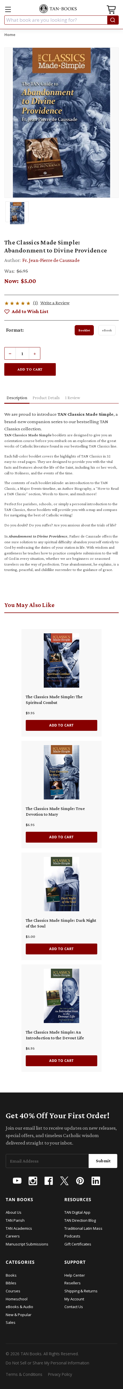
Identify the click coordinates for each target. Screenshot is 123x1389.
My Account (74, 1299)
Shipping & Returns (81, 1291)
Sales (10, 1322)
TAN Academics (19, 1228)
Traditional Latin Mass (83, 1228)
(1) (35, 302)
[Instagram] (33, 1181)
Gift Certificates (77, 1244)
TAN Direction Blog (80, 1220)
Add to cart (61, 725)
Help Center (74, 1275)
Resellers (72, 1282)
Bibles (11, 1282)
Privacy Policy (60, 1374)
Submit (103, 1160)
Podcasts (72, 1236)
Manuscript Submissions (27, 1244)
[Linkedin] (96, 1181)
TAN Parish (15, 1220)
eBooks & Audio (19, 1306)
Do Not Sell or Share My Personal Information (47, 1363)
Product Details (46, 397)
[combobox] (61, 20)
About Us (13, 1212)
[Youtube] (17, 1181)
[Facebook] (48, 1181)
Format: (15, 330)
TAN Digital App (77, 1212)
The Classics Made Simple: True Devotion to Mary (55, 811)
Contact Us (73, 1306)
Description (17, 397)
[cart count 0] (112, 10)
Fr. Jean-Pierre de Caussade (51, 260)
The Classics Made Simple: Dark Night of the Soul (61, 923)
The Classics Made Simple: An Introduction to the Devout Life (55, 1035)
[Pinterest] (80, 1181)
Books (11, 1275)
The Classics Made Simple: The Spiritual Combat (54, 700)
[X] (64, 1181)
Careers (13, 1236)
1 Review (72, 397)
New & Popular (18, 1314)
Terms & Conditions (24, 1374)
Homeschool (16, 1299)
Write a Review (55, 302)
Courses (13, 1291)
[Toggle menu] (8, 9)
